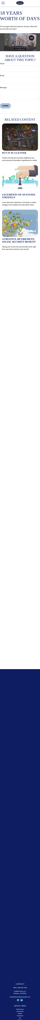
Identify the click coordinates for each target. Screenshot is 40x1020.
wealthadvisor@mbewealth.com (20, 997)
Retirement (20, 1009)
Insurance (20, 1015)
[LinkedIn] (21, 1000)
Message (3, 87)
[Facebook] (18, 1000)
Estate (20, 1013)
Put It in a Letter (14, 153)
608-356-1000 (22, 987)
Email (2, 75)
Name (2, 63)
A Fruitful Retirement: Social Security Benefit (19, 240)
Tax (20, 1018)
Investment (20, 1011)
